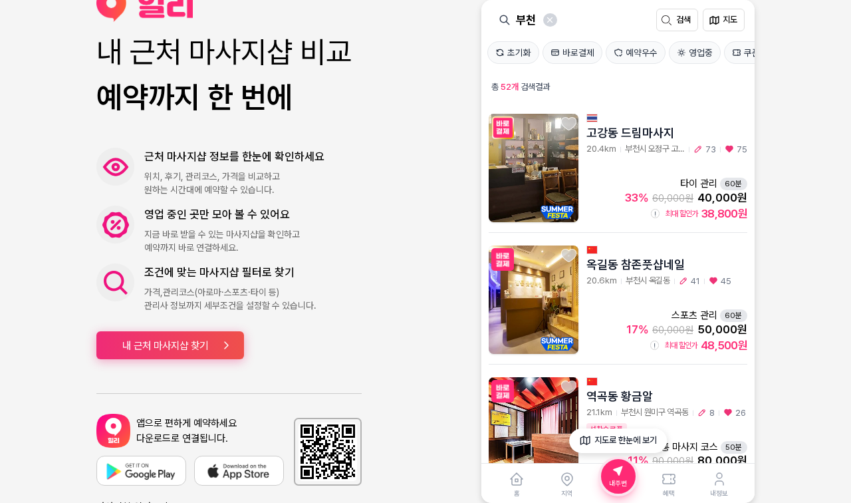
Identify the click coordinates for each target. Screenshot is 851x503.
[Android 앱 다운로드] (141, 471)
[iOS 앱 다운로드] (239, 471)
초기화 (519, 52)
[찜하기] (568, 124)
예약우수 (642, 52)
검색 (683, 20)
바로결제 (578, 52)
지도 (730, 20)
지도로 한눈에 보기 (625, 440)
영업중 (701, 52)
